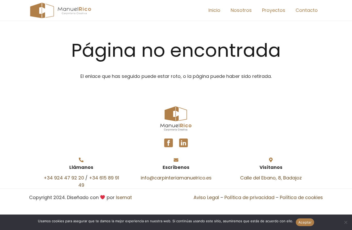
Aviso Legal (206, 197)
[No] (345, 222)
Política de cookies (301, 197)
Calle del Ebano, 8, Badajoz (271, 178)
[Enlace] (60, 10)
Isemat (124, 197)
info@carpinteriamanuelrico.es (176, 178)
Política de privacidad (249, 197)
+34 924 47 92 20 (64, 178)
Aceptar (305, 222)
